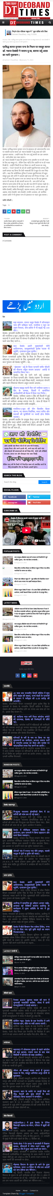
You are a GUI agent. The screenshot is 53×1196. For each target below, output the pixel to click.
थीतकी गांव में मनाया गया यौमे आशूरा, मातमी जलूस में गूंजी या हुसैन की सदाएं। (31, 852)
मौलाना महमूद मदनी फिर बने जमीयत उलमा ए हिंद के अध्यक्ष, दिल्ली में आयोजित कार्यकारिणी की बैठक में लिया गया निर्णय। (31, 391)
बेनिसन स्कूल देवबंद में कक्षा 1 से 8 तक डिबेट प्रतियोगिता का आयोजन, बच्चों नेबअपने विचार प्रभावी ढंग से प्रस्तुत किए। (32, 591)
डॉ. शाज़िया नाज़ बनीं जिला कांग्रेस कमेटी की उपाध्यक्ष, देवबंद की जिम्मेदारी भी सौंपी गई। (31, 719)
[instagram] (14, 502)
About (25, 1190)
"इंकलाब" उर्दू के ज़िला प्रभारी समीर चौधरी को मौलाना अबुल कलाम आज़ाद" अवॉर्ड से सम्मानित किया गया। (31, 370)
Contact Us (34, 1190)
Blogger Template (26, 1193)
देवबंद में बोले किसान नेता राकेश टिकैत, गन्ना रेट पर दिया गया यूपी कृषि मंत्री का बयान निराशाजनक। (31, 929)
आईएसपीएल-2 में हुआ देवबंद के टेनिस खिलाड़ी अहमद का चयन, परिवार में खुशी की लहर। (31, 1125)
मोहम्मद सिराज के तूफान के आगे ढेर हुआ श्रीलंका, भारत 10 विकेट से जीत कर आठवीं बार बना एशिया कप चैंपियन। (31, 1167)
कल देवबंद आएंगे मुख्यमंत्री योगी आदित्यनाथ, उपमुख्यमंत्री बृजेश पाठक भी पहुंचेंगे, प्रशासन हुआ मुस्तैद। (31, 349)
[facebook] (14, 497)
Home (5, 40)
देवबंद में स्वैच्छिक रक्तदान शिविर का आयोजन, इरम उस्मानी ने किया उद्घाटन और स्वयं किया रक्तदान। (31, 833)
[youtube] (38, 502)
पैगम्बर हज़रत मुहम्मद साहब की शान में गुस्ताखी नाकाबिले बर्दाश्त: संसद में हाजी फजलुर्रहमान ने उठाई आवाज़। (31, 1003)
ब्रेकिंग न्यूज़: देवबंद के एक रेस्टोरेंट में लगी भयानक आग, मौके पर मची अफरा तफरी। (31, 1022)
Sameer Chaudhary (11, 60)
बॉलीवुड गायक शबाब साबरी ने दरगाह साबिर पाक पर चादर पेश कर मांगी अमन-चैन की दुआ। (32, 958)
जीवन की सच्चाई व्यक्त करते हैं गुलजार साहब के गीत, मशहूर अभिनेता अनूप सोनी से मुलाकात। (31, 1073)
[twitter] (38, 497)
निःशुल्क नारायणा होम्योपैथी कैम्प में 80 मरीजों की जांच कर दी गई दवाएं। (31, 813)
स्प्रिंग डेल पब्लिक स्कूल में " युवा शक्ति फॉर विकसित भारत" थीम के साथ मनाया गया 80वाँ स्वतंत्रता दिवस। (31, 580)
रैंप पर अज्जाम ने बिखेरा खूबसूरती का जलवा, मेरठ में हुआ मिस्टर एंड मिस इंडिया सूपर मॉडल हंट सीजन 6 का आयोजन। (32, 969)
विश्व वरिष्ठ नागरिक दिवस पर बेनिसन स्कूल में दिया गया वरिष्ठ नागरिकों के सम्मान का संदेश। (32, 569)
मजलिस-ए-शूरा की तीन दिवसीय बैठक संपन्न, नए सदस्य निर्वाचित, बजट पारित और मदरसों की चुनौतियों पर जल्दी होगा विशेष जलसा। (31, 413)
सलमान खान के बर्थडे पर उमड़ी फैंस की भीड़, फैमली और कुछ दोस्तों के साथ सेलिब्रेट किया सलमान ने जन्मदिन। (31, 1094)
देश (9, 40)
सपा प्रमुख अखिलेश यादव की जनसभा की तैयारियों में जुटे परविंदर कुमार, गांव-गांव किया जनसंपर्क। (30, 558)
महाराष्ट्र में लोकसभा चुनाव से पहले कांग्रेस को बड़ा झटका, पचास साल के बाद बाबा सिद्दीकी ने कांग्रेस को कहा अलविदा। (31, 1052)
